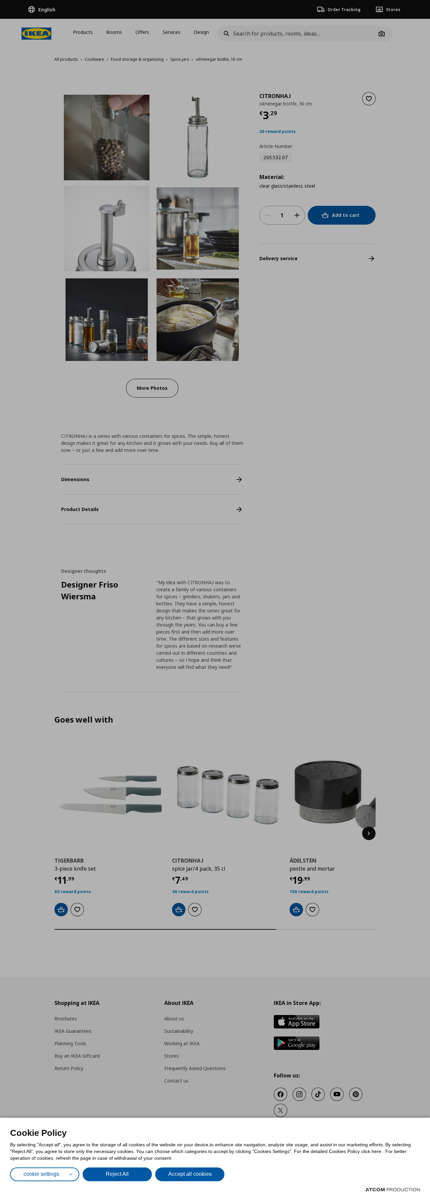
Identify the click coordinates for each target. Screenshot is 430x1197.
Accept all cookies (190, 1174)
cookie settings (41, 1174)
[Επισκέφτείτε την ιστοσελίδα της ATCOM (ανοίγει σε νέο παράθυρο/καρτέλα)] (393, 1189)
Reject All (117, 1174)
